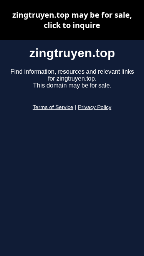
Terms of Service (53, 107)
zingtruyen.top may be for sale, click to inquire (72, 20)
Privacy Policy (94, 107)
